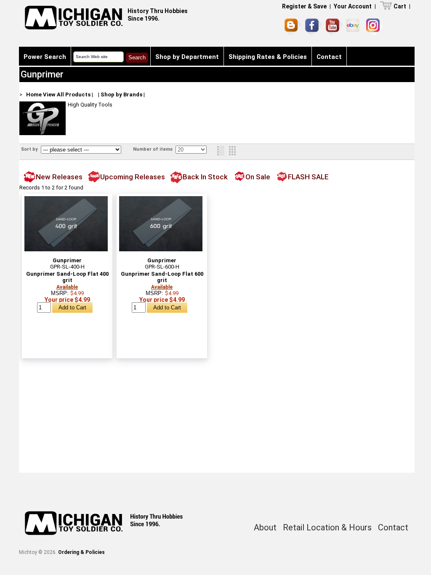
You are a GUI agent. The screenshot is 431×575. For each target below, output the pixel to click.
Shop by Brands (121, 94)
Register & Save (304, 6)
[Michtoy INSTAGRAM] (374, 27)
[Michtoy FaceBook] (313, 27)
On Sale (257, 177)
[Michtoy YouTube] (334, 27)
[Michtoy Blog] (293, 27)
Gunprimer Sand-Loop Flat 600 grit (162, 277)
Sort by (30, 149)
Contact (329, 57)
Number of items (153, 149)
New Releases (59, 177)
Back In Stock (205, 177)
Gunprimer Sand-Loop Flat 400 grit (67, 277)
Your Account (353, 6)
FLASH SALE (308, 177)
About (265, 527)
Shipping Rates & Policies (268, 57)
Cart (400, 6)
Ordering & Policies (81, 552)
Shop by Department (187, 57)
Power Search (45, 57)
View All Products (66, 94)
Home (34, 94)
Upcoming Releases (132, 177)
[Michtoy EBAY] (354, 27)
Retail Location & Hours (327, 527)
